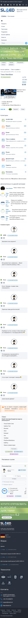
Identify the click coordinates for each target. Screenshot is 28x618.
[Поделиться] (23, 84)
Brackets (6, 428)
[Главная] (2, 20)
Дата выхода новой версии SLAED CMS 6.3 (12, 561)
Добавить (11, 64)
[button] (4, 16)
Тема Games (9, 188)
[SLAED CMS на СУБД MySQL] (9, 577)
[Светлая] (1, 5)
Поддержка (4, 32)
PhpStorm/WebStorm (9, 440)
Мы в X (11, 5)
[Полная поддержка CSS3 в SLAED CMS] (21, 577)
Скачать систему (7, 517)
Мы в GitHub (5, 5)
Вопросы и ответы (7, 611)
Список (3, 64)
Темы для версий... (7, 77)
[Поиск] (26, 43)
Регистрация (11, 16)
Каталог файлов (5, 34)
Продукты (4, 23)
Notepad (6, 433)
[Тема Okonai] (3, 218)
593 (25, 84)
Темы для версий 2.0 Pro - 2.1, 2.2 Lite (13, 55)
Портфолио (5, 613)
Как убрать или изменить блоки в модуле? (12, 1)
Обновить (19, 496)
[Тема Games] (3, 188)
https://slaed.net (7, 605)
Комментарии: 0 (19, 451)
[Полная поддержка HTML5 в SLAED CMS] (15, 577)
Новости (3, 37)
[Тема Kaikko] (3, 195)
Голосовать (14, 448)
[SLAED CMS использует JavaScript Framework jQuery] (3, 583)
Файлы (19, 610)
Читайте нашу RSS (17, 5)
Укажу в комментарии (9, 445)
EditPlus (6, 442)
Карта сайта (13, 613)
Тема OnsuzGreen (8, 211)
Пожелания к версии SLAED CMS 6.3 (10, 553)
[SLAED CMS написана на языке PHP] (3, 577)
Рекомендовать (26, 5)
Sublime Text (7, 426)
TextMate (6, 438)
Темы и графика (15, 69)
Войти (14, 478)
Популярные (20, 62)
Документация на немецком (20, 5)
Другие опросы (15, 454)
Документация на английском (23, 5)
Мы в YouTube (8, 5)
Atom (5, 430)
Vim (5, 435)
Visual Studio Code (9, 423)
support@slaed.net (8, 602)
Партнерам (4, 29)
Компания (4, 40)
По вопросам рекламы (7, 615)
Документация (17, 611)
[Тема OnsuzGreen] (3, 211)
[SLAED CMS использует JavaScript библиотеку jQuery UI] (9, 583)
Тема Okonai (7, 218)
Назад (22, 109)
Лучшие (11, 62)
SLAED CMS (3, 528)
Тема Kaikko (7, 195)
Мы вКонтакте (14, 5)
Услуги (3, 26)
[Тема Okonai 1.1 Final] (3, 203)
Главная (4, 62)
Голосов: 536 (9, 451)
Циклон (3, 546)
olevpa (3, 549)
